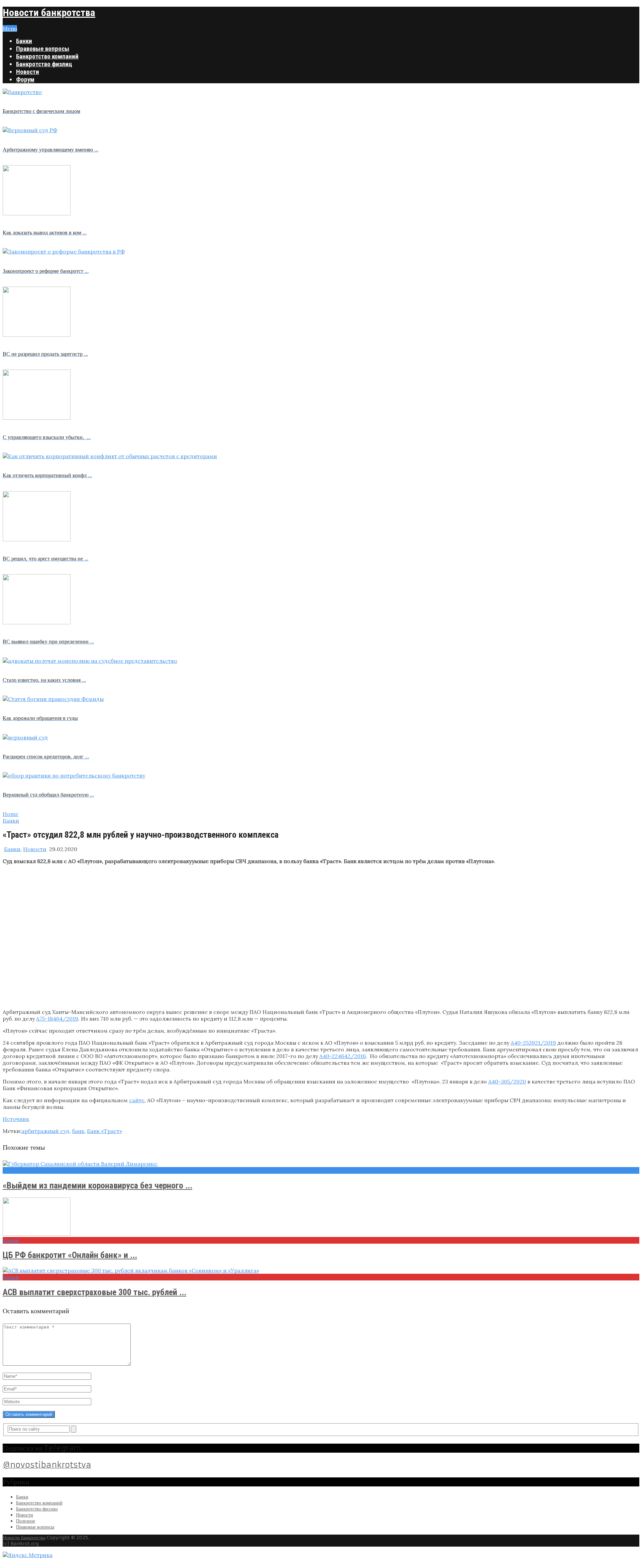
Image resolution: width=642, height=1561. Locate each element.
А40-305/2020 (507, 1081)
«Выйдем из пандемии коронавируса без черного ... (97, 1185)
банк (78, 1131)
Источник (16, 1119)
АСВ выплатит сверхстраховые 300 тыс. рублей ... (94, 1292)
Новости (27, 72)
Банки (24, 41)
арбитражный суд (45, 1131)
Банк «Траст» (104, 1131)
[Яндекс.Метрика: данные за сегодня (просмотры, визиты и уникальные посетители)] (27, 1555)
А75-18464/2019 (57, 1018)
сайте (136, 1100)
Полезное (25, 1521)
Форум (25, 79)
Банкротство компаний (47, 56)
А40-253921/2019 (533, 1042)
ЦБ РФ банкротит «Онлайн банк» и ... (70, 1255)
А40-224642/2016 (342, 1056)
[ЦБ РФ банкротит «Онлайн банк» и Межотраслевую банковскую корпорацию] (321, 1217)
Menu (10, 28)
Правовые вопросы (42, 49)
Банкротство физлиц (44, 64)
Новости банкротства (49, 12)
